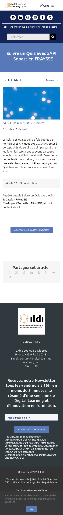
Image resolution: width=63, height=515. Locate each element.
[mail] (35, 17)
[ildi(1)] (31, 310)
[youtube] (13, 17)
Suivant (50, 80)
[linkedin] (20, 17)
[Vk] (53, 272)
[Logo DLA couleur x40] (15, 4)
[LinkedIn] (31, 272)
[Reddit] (24, 272)
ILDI (35, 366)
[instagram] (28, 17)
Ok (31, 509)
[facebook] (42, 17)
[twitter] (50, 17)
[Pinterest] (46, 272)
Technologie (22, 129)
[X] (16, 272)
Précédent (14, 80)
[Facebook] (9, 272)
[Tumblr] (39, 272)
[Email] (9, 277)
